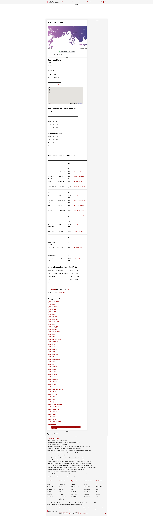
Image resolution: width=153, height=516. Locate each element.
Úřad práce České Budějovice (54, 323)
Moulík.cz (49, 504)
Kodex (75, 512)
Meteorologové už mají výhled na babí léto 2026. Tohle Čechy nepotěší (62, 471)
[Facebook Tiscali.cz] (103, 514)
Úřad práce (56, 427)
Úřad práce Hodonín (52, 329)
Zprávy (52, 502)
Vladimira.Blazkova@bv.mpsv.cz (79, 195)
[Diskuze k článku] (75, 25)
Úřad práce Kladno (52, 344)
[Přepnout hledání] (102, 1)
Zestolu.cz (99, 481)
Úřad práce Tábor (51, 396)
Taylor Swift (86, 494)
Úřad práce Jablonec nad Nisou (55, 333)
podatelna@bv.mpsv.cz (58, 84)
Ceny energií (49, 493)
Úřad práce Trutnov (52, 401)
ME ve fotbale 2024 (51, 489)
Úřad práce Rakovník (52, 386)
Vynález (48, 498)
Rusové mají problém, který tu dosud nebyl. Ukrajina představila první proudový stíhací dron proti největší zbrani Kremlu (72, 467)
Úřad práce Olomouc (52, 368)
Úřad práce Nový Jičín (52, 364)
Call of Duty (61, 494)
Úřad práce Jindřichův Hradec (54, 339)
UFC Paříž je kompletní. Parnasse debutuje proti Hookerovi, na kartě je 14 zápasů (64, 476)
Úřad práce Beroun (52, 308)
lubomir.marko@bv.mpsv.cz (79, 162)
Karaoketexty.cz (90, 502)
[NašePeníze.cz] (53, 1)
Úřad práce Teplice (52, 399)
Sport (55, 502)
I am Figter (73, 491)
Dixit (97, 491)
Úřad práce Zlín (51, 418)
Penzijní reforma (50, 496)
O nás (87, 513)
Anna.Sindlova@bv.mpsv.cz (79, 205)
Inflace (48, 483)
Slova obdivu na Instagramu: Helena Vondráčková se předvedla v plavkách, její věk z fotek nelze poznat (68, 457)
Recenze (60, 483)
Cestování (62, 502)
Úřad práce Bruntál (52, 311)
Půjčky (62, 2)
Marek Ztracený (87, 493)
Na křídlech (98, 494)
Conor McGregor (74, 498)
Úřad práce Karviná (52, 343)
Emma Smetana (87, 496)
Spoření (72, 2)
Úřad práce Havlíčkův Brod (54, 328)
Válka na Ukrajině (50, 486)
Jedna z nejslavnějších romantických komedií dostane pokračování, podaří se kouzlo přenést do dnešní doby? (69, 450)
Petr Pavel (86, 484)
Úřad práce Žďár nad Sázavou (54, 421)
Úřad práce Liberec (52, 353)
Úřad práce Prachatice (53, 379)
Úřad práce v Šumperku (53, 394)
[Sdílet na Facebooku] (48, 424)
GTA (60, 488)
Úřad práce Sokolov (52, 393)
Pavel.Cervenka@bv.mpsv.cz (79, 258)
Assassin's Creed (62, 484)
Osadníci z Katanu (99, 486)
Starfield (60, 486)
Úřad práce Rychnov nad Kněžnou (55, 389)
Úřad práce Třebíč (52, 403)
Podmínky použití (80, 103)
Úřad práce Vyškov (52, 416)
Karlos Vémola (74, 494)
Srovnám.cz (73, 504)
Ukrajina (48, 484)
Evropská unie (49, 494)
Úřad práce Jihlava (52, 338)
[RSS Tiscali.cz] (105, 514)
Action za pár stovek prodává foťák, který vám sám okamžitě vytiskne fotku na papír (64, 448)
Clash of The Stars (75, 486)
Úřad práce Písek (51, 376)
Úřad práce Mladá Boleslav (54, 359)
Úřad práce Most (51, 361)
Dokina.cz (57, 504)
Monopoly (98, 488)
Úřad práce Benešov (52, 306)
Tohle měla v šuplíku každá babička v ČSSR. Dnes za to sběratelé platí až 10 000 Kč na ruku (66, 469)
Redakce (64, 512)
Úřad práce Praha (51, 304)
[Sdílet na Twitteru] (50, 424)
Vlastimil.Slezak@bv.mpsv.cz (79, 210)
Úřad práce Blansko (52, 309)
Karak (97, 496)
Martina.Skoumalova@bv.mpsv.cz (80, 166)
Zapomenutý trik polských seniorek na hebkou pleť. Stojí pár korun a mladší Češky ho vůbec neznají (67, 473)
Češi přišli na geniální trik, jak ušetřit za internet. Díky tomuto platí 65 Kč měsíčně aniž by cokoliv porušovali (69, 461)
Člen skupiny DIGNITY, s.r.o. (78, 513)
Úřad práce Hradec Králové (54, 331)
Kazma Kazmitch (87, 488)
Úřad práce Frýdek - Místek (54, 409)
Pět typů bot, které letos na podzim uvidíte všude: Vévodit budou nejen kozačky (64, 442)
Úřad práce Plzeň (51, 378)
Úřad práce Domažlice (53, 326)
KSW (72, 489)
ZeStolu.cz (78, 502)
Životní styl (90, 2)
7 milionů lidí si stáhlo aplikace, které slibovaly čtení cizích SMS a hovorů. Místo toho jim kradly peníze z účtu (70, 465)
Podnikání (83, 2)
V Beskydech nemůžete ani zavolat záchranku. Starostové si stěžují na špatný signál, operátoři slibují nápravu (69, 463)
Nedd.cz (101, 502)
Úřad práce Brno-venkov (53, 303)
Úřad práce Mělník (52, 358)
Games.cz (62, 481)
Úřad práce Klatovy (52, 346)
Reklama (60, 512)
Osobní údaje (71, 512)
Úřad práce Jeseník (52, 334)
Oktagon (73, 484)
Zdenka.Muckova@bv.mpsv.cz (79, 171)
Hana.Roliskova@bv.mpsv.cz (79, 247)
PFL (72, 488)
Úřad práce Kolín (51, 348)
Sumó (72, 493)
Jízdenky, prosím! (99, 498)
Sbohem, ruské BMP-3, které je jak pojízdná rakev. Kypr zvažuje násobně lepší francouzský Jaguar (67, 459)
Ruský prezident (50, 491)
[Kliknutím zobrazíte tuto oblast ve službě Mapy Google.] (49, 103)
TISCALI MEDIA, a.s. (70, 513)
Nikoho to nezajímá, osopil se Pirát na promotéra (57, 440)
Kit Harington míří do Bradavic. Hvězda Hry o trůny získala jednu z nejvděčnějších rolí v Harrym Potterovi (69, 446)
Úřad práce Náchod (52, 363)
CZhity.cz (62, 504)
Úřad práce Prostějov (52, 381)
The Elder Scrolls (62, 496)
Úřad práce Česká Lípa (53, 319)
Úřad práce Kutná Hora (53, 351)
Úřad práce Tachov (52, 398)
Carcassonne (98, 483)
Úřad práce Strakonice (53, 411)
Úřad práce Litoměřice (53, 354)
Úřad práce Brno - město (53, 301)
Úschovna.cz (96, 502)
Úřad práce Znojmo (52, 419)
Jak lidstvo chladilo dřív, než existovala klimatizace (58, 444)
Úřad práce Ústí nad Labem (54, 406)
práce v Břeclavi (53, 428)
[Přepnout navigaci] (103, 1)
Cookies (67, 512)
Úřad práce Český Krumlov (53, 321)
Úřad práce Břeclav (52, 313)
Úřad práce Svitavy (52, 413)
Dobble (97, 489)
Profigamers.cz (72, 502)
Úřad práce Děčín (51, 324)
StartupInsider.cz (79, 504)
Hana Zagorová (87, 486)
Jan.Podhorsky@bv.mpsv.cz (79, 220)
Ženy (58, 502)
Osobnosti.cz (88, 481)
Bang (97, 484)
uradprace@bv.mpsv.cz (58, 80)
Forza (60, 491)
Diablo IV (61, 489)
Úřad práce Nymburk (52, 366)
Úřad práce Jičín (51, 336)
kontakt (60, 427)
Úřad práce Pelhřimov (52, 374)
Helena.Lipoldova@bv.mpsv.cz (79, 176)
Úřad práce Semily (52, 391)
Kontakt (78, 512)
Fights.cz (74, 481)
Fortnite (60, 493)
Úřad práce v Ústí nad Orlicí (54, 408)
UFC (72, 483)
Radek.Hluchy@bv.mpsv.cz (78, 231)
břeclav (52, 427)
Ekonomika (77, 2)
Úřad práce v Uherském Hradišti (55, 404)
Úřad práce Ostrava (52, 371)
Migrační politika (50, 488)
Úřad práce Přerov (52, 383)
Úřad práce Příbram (52, 384)
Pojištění (67, 2)
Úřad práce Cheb (51, 314)
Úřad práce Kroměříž (52, 349)
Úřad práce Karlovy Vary (53, 341)
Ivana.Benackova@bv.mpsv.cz (79, 240)
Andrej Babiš (86, 483)
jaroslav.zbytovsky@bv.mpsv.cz (79, 191)
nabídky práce (70, 427)
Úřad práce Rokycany (52, 388)
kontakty (65, 427)
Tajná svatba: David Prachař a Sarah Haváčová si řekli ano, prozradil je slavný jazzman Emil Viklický (67, 455)
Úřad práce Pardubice (52, 373)
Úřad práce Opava (52, 369)
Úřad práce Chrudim (52, 318)
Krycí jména (98, 493)
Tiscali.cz (49, 481)
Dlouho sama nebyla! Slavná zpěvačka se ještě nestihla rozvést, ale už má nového (64, 454)
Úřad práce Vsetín (52, 414)
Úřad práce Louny (52, 356)
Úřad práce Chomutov (52, 316)
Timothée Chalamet (88, 498)
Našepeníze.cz (67, 504)
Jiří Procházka (74, 496)
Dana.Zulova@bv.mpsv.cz (78, 181)
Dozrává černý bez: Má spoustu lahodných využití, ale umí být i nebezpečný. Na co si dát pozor (66, 452)
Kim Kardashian (87, 489)
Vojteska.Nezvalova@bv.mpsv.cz (80, 215)
